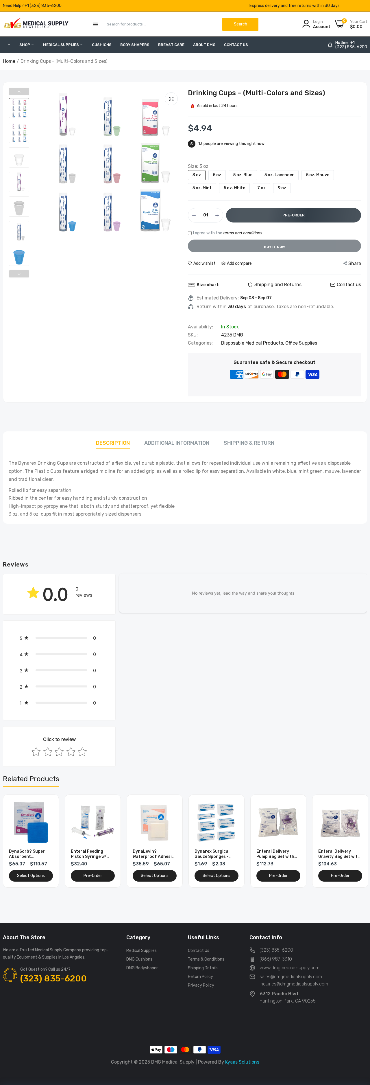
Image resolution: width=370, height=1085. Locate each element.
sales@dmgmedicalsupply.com (291, 976)
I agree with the (227, 233)
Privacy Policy (201, 985)
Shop (25, 45)
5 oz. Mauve (317, 174)
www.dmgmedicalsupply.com (289, 967)
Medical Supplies (141, 950)
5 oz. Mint (202, 187)
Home (9, 61)
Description (113, 443)
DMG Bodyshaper (142, 968)
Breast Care (171, 45)
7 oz (261, 187)
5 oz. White (234, 187)
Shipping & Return (249, 443)
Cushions (102, 45)
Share (354, 263)
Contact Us (236, 45)
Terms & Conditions (206, 959)
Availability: (200, 327)
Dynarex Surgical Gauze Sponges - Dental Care (212, 854)
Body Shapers (134, 45)
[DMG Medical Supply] (36, 24)
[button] (59, 638)
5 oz (217, 174)
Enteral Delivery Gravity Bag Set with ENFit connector (339, 854)
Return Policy (200, 976)
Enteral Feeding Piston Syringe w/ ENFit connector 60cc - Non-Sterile (89, 854)
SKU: (193, 335)
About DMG (204, 45)
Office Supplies (301, 343)
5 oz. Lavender (279, 174)
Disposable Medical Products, (253, 343)
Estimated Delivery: (218, 298)
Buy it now (274, 247)
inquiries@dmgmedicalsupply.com (294, 984)
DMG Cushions (139, 959)
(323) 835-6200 (351, 47)
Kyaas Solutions (242, 1062)
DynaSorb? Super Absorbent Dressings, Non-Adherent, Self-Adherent (27, 854)
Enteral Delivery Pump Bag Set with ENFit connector (275, 854)
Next (19, 273)
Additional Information (176, 443)
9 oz (282, 187)
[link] (48, 806)
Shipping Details (203, 968)
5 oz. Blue (242, 174)
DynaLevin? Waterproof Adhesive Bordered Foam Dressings (154, 854)
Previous (19, 91)
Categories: (200, 343)
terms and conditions (242, 233)
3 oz (197, 174)
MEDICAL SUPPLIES (61, 45)
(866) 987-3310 (276, 959)
